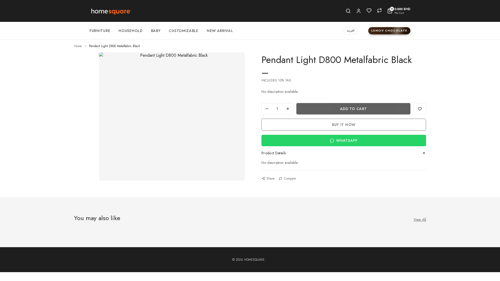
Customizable (183, 30)
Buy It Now (343, 124)
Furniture (100, 30)
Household (130, 30)
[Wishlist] (369, 10)
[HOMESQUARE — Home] (111, 11)
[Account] (358, 11)
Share (270, 178)
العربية (350, 30)
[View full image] (172, 55)
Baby (156, 30)
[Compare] (379, 10)
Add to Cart (353, 108)
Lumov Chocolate (389, 30)
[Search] (348, 11)
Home (78, 46)
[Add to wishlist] (420, 108)
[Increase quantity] (288, 109)
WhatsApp (347, 140)
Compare (290, 178)
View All (420, 219)
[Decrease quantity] (267, 109)
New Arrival (220, 30)
